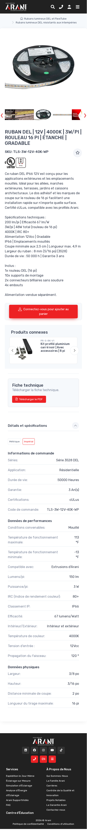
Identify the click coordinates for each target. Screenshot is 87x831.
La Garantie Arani (56, 805)
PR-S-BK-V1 (47, 340)
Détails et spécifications (27, 426)
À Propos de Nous (58, 769)
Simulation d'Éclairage (19, 785)
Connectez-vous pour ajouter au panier (46, 311)
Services (12, 769)
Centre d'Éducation (20, 813)
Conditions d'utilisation (60, 824)
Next (85, 115)
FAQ (8, 805)
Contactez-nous (55, 809)
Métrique (14, 441)
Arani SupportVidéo (17, 800)
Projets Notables (56, 800)
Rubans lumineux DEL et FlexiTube (45, 18)
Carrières (51, 785)
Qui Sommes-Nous (57, 776)
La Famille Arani (55, 780)
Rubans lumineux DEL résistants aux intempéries (46, 22)
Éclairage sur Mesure (18, 780)
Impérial (28, 441)
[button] (77, 6)
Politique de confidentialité (28, 824)
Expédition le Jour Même (20, 776)
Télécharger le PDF (31, 399)
